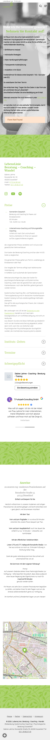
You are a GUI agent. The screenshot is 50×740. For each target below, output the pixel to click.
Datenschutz (27, 716)
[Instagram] (6, 193)
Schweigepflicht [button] (14, 363)
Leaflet (24, 678)
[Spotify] (20, 193)
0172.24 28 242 (14, 182)
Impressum (39, 716)
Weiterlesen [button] (33, 420)
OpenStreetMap (34, 678)
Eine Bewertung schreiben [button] (27, 388)
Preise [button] (8, 205)
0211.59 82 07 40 (17, 185)
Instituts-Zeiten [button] (14, 341)
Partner (17, 716)
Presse (9, 716)
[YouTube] (13, 193)
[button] (45, 6)
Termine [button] (9, 352)
